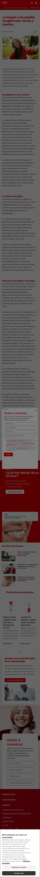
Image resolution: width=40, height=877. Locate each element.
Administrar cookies (18, 867)
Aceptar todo (19, 873)
